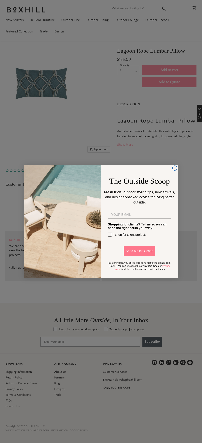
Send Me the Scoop (139, 251)
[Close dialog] (174, 168)
